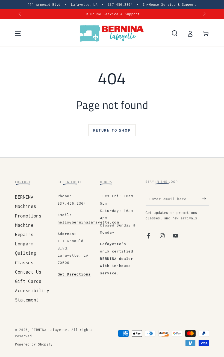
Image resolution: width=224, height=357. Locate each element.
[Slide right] (204, 14)
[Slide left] (20, 14)
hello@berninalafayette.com (88, 222)
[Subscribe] (205, 198)
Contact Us (28, 271)
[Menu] (18, 33)
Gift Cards (28, 281)
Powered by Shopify (34, 344)
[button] (174, 33)
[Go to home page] (111, 33)
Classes (24, 262)
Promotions (28, 215)
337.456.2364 (120, 4)
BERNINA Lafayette (49, 330)
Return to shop (112, 130)
